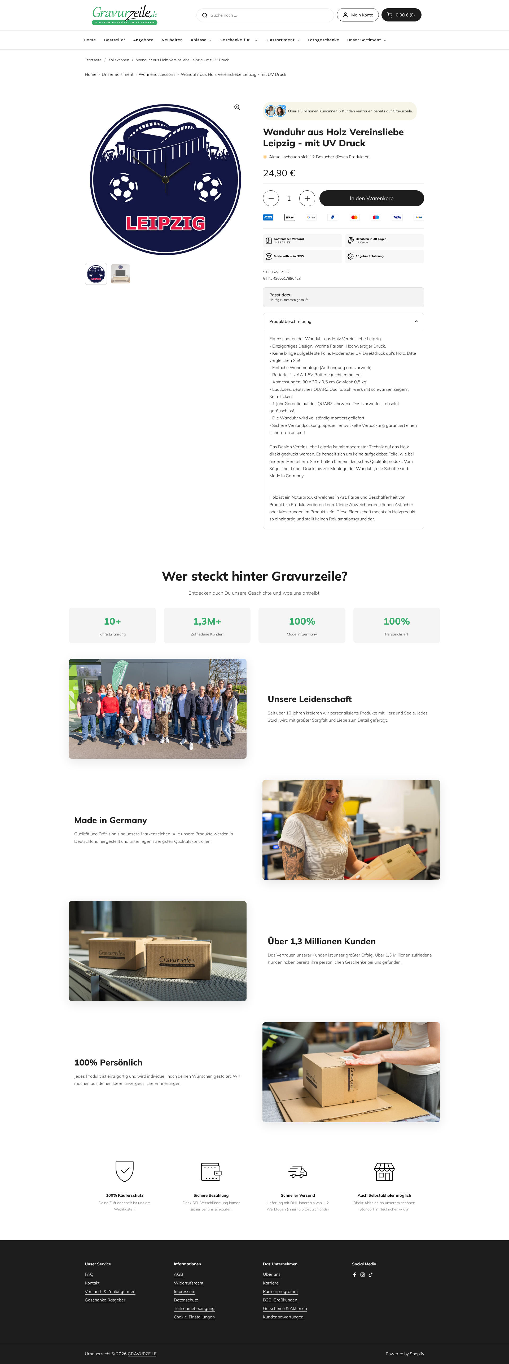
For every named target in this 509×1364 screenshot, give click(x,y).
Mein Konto (362, 14)
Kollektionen (118, 60)
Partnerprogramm (280, 1291)
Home (90, 74)
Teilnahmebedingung (194, 1308)
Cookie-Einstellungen (194, 1316)
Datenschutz (186, 1299)
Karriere (271, 1283)
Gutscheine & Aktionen (285, 1308)
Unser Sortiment (117, 74)
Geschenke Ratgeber (105, 1299)
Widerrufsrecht (188, 1283)
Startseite (93, 60)
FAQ (89, 1274)
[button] (401, 14)
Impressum (184, 1291)
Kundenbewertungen (283, 1316)
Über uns (271, 1274)
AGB (178, 1274)
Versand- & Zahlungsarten (110, 1291)
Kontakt (92, 1283)
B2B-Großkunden (280, 1299)
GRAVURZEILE (142, 1353)
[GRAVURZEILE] (124, 15)
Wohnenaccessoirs (157, 74)
